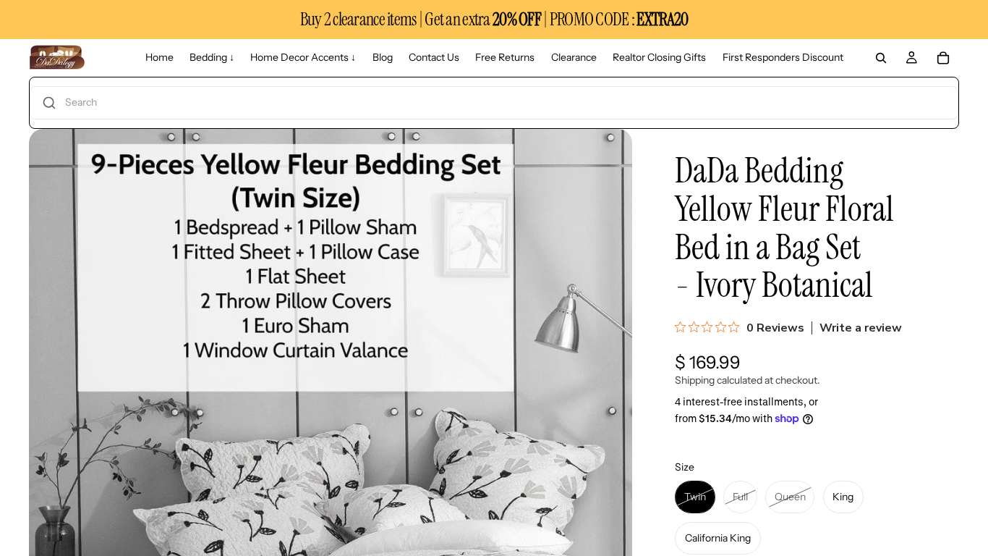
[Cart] (943, 58)
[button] (494, 102)
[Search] (881, 58)
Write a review (860, 327)
